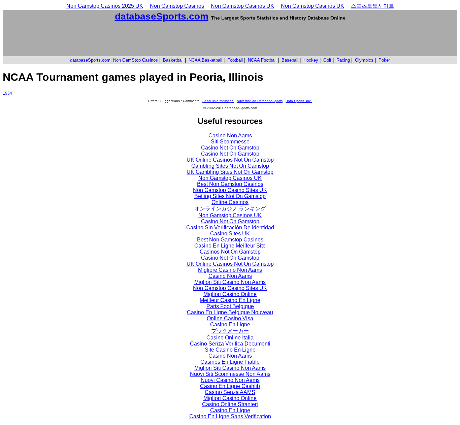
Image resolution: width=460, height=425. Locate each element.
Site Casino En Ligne (230, 350)
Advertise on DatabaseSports (260, 101)
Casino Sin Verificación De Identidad (230, 227)
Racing (343, 60)
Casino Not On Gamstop (230, 148)
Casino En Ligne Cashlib (230, 386)
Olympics (364, 60)
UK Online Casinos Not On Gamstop (230, 160)
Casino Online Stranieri (230, 404)
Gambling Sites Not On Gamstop (230, 166)
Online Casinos (230, 202)
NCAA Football (262, 60)
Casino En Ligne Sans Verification (230, 416)
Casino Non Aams (230, 135)
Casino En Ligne (230, 324)
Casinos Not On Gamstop (230, 252)
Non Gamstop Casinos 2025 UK (104, 6)
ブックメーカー (230, 331)
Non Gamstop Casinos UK (242, 6)
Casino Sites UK (230, 233)
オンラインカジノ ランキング (230, 208)
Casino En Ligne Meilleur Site (230, 246)
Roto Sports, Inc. (299, 101)
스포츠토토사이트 (372, 6)
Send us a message (218, 101)
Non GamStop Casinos (135, 60)
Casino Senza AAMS (230, 392)
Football (235, 60)
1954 (7, 93)
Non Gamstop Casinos (177, 6)
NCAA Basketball (205, 60)
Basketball (173, 60)
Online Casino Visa (230, 318)
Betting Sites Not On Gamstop (230, 196)
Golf (327, 60)
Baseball (290, 60)
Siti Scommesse (230, 141)
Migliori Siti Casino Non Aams (230, 282)
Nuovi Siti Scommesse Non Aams (230, 374)
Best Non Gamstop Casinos (230, 184)
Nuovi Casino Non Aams (230, 380)
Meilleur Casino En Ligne (230, 300)
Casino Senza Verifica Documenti (230, 344)
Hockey (310, 60)
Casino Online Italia (230, 337)
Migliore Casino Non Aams (230, 270)
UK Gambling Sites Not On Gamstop (230, 172)
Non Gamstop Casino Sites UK (230, 190)
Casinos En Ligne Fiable (230, 362)
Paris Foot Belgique (230, 306)
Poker (384, 60)
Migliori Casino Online (230, 294)
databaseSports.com (161, 16)
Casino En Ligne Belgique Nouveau (230, 312)
